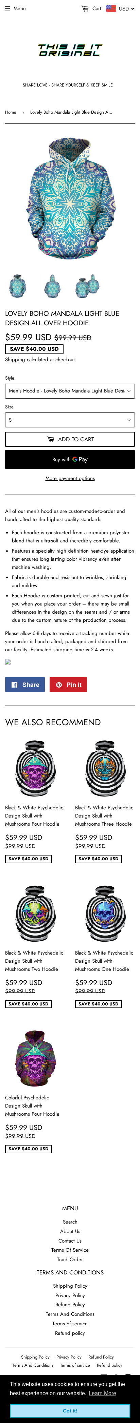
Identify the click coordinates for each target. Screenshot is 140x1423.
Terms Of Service (70, 1250)
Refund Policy (70, 1304)
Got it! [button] (70, 1411)
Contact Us (70, 1241)
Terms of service (70, 1323)
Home (10, 112)
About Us (70, 1231)
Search (70, 1222)
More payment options (70, 478)
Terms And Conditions (70, 1314)
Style (9, 377)
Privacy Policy (70, 1295)
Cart (96, 8)
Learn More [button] (102, 1393)
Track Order (70, 1259)
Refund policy (70, 1333)
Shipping (15, 359)
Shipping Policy (70, 1286)
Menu (20, 8)
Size (9, 406)
